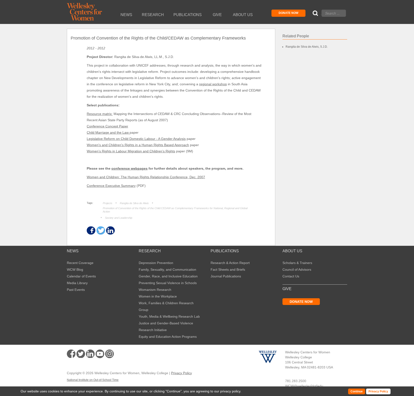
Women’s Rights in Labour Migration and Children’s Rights (131, 151)
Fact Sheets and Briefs (228, 269)
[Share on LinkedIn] (110, 230)
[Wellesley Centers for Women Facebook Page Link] (71, 354)
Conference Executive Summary (111, 186)
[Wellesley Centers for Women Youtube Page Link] (100, 355)
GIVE (287, 289)
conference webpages (129, 168)
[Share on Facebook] (91, 230)
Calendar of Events (81, 276)
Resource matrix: (100, 114)
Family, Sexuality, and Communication (167, 269)
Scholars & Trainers (297, 263)
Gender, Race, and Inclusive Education (168, 276)
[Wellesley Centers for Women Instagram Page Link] (109, 355)
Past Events (76, 290)
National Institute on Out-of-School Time (93, 380)
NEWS (73, 251)
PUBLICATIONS (225, 251)
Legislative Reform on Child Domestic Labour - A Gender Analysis (136, 139)
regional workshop (213, 84)
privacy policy (230, 391)
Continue (173, 391)
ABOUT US (292, 251)
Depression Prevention (156, 263)
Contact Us (290, 276)
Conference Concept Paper (107, 126)
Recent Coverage (80, 263)
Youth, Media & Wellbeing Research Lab (169, 316)
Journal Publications (226, 276)
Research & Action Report (230, 263)
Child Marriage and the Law (108, 132)
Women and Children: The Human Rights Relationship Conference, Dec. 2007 (146, 177)
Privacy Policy (181, 373)
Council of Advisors (296, 269)
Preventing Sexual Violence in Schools (168, 283)
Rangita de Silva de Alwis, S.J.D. (307, 46)
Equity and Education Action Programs (168, 337)
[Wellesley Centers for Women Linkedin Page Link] (90, 354)
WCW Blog (75, 269)
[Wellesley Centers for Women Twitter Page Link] (80, 354)
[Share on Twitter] (100, 230)
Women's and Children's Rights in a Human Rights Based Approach (138, 145)
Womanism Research (155, 290)
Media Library (77, 283)
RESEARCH (150, 251)
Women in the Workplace (158, 296)
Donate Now (288, 13)
